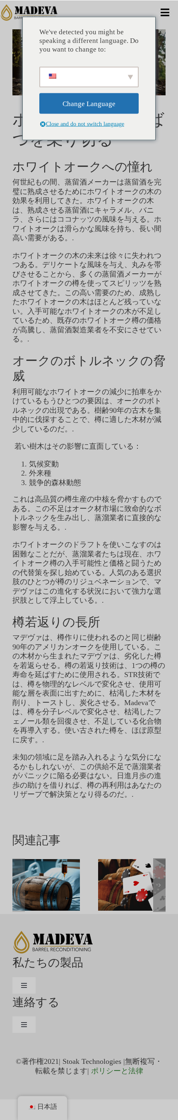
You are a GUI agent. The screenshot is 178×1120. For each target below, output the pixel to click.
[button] (18, 885)
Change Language (89, 103)
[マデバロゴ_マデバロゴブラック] (29, 8)
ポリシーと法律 (117, 1071)
